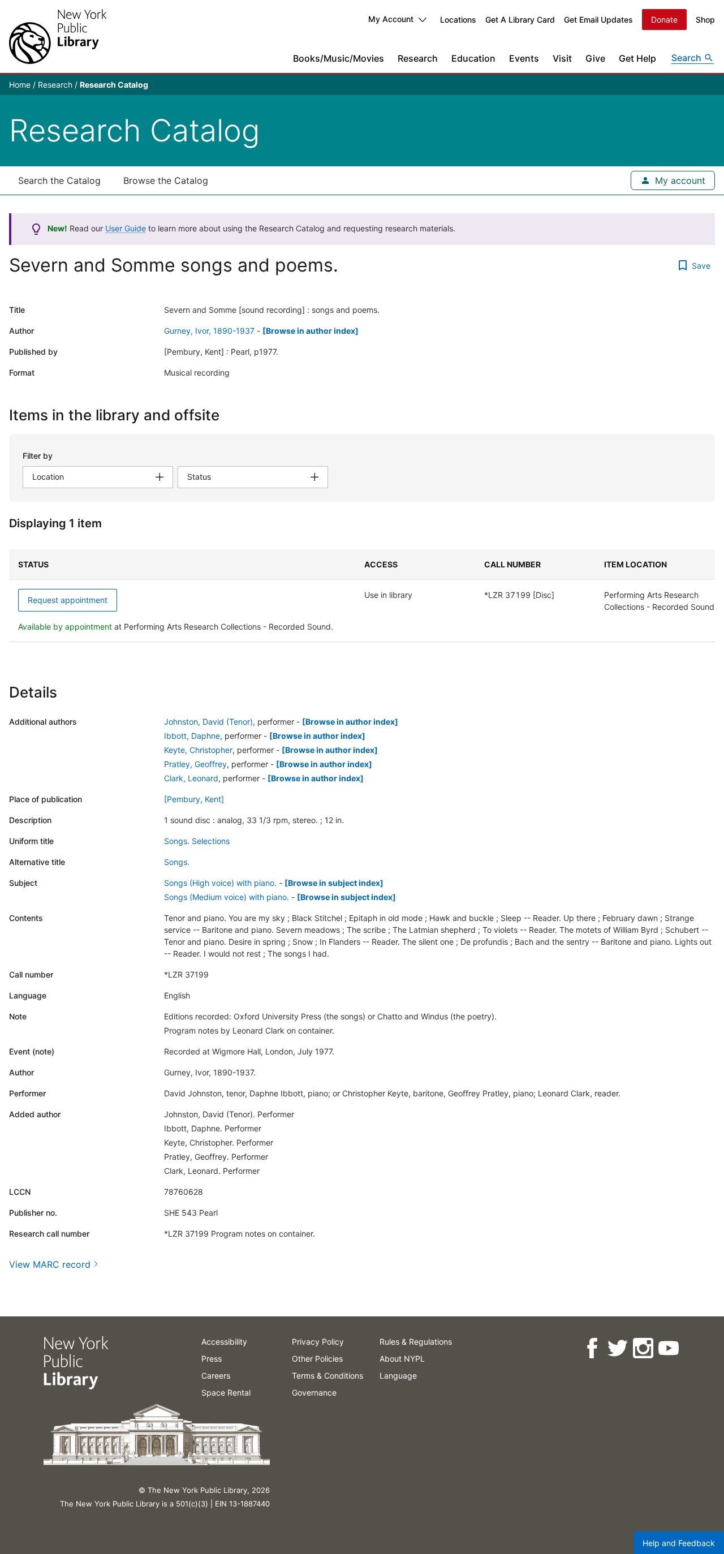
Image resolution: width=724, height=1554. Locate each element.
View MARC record (49, 1264)
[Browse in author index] (310, 330)
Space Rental (226, 1392)
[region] (362, 595)
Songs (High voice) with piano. (220, 883)
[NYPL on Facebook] (591, 1348)
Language (398, 1375)
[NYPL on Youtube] (668, 1348)
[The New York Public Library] (57, 36)
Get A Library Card (520, 19)
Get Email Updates (598, 19)
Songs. (176, 862)
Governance (314, 1392)
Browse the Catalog (165, 180)
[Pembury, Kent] (194, 799)
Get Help (637, 58)
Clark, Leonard (191, 778)
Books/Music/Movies (338, 58)
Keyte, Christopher (198, 750)
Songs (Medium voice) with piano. (226, 897)
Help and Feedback (679, 1543)
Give (595, 58)
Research (418, 58)
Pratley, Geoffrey (195, 764)
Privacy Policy (318, 1341)
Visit (562, 58)
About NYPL (402, 1358)
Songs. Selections (197, 841)
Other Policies (317, 1358)
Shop (705, 19)
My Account (390, 19)
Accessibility (224, 1341)
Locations (458, 19)
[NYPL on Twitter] (617, 1348)
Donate (664, 19)
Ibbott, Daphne (192, 736)
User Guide (125, 228)
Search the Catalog (59, 180)
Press (211, 1358)
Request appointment (67, 600)
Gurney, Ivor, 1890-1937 (209, 330)
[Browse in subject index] (334, 883)
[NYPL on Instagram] (642, 1348)
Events (524, 58)
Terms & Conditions (327, 1375)
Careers (215, 1375)
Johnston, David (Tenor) (208, 721)
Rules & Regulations (416, 1341)
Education (473, 58)
